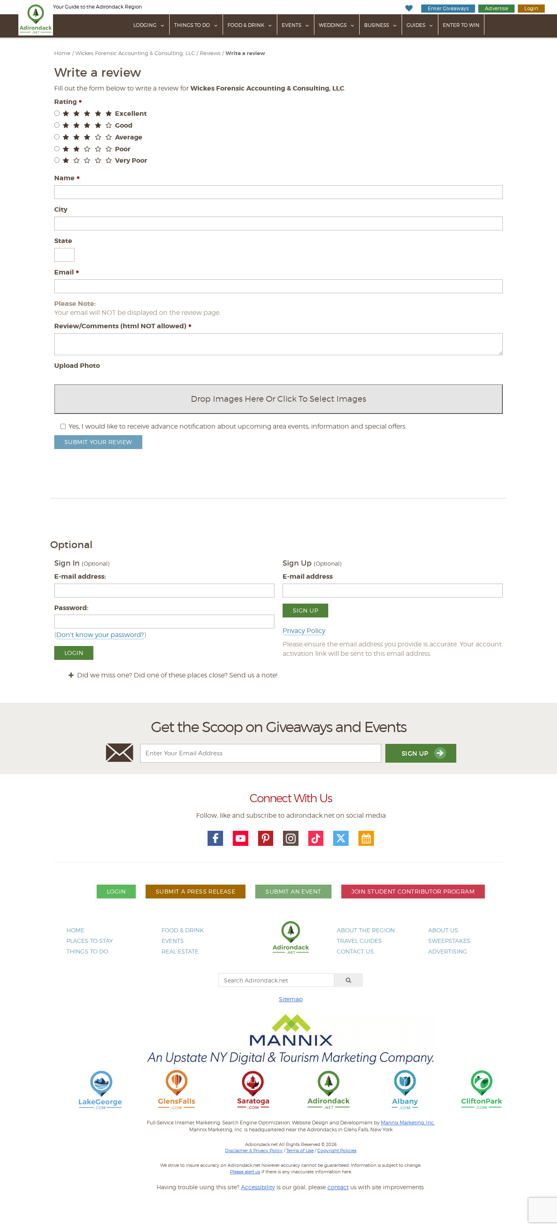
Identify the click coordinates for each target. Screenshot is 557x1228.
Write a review (245, 53)
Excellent (131, 113)
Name (64, 178)
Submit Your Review (98, 441)
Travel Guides (359, 940)
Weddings (333, 25)
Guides (416, 25)
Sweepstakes (449, 940)
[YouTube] (240, 838)
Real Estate (180, 951)
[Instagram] (290, 838)
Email (64, 272)
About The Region (366, 930)
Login (531, 8)
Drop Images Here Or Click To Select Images (278, 399)
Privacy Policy (304, 631)
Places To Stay (89, 940)
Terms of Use (300, 1150)
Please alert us (245, 1172)
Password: (71, 608)
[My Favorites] (409, 8)
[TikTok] (316, 838)
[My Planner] (366, 838)
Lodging (145, 25)
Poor (122, 149)
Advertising (447, 951)
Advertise (496, 8)
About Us (443, 930)
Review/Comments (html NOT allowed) (120, 326)
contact (338, 1187)
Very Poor (131, 160)
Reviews (210, 53)
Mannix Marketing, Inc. (408, 1123)
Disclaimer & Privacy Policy (254, 1150)
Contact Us (355, 951)
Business (376, 25)
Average (128, 137)
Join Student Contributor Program (413, 891)
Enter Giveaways (448, 8)
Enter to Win (461, 25)
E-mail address (308, 576)
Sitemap (291, 999)
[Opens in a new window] (100, 1089)
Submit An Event (293, 891)
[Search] (348, 980)
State (63, 241)
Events (291, 25)
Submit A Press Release (195, 891)
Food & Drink (246, 25)
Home (62, 53)
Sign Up (305, 610)
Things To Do (192, 25)
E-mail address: (80, 576)
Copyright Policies (336, 1150)
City (60, 209)
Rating (65, 101)
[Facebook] (215, 838)
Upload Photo (77, 365)
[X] (341, 838)
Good (124, 125)
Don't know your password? (100, 635)
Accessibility (258, 1187)
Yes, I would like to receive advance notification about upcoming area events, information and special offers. (238, 426)
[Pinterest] (266, 838)
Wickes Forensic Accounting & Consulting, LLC (135, 53)
